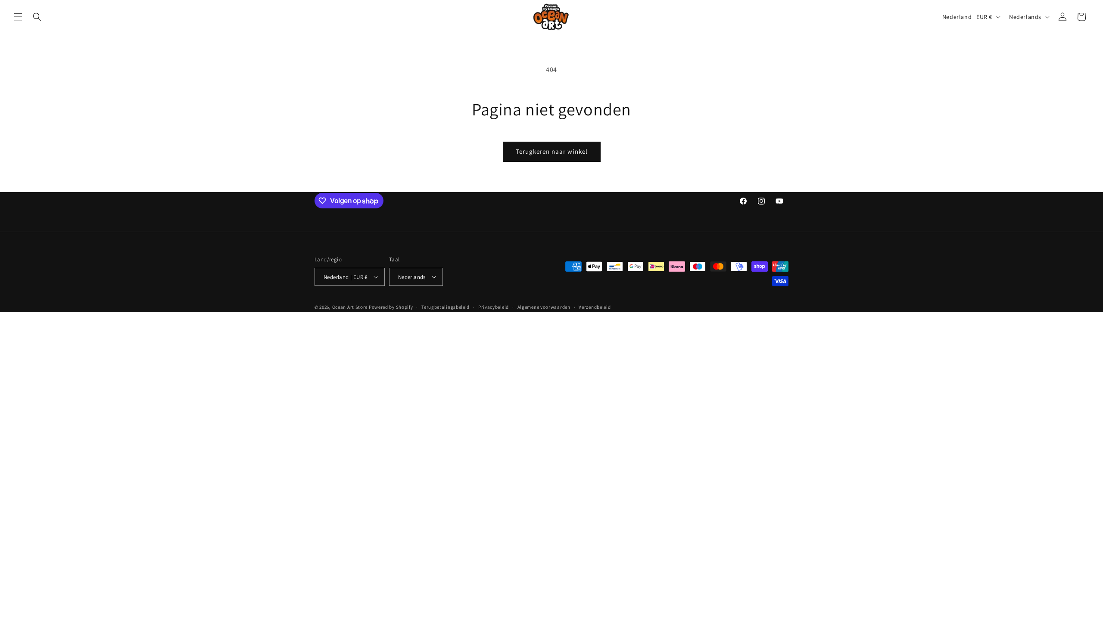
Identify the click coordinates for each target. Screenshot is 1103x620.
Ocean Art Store (350, 307)
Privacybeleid (493, 307)
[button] (18, 16)
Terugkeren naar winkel (552, 151)
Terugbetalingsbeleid (445, 307)
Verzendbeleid (595, 307)
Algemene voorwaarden (543, 307)
